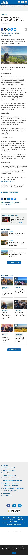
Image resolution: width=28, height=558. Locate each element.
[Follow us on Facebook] (8, 506)
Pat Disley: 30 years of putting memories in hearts (20, 292)
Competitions (6, 493)
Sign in (7, 26)
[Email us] (20, 506)
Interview (4, 310)
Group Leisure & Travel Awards (11, 483)
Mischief (21, 222)
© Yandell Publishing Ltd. (14, 524)
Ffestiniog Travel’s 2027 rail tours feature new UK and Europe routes (17, 244)
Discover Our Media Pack (9, 475)
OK (14, 553)
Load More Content (14, 262)
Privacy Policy (19, 519)
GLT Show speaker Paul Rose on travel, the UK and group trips (7, 315)
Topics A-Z (21, 517)
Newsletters (6, 473)
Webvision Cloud (17, 531)
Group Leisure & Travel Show (10, 485)
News (11, 231)
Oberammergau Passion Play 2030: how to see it (20, 314)
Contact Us (16, 6)
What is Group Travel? (9, 467)
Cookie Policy (13, 521)
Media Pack (10, 6)
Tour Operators (14, 192)
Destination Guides (5, 288)
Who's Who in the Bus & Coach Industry (13, 488)
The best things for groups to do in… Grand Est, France (19, 339)
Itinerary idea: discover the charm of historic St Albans (7, 292)
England (5, 192)
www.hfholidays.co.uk (7, 181)
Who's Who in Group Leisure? (10, 478)
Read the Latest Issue (9, 470)
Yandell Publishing (8, 495)
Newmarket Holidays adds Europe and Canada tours (17, 234)
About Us (5, 6)
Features (4, 14)
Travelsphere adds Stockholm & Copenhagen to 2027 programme (18, 254)
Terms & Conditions (8, 519)
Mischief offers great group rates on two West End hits (18, 219)
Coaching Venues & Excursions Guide (12, 480)
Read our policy (21, 549)
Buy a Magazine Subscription (10, 490)
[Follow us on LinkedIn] (14, 506)
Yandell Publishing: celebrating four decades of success (6, 339)
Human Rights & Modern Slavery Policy (13, 523)
